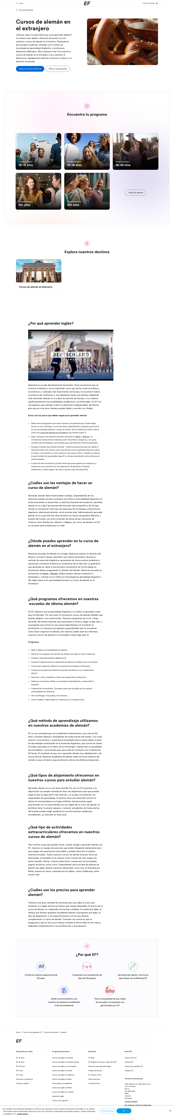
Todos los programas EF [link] (32, 1032)
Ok (124, 1111)
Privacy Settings (107, 1111)
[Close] (170, 1110)
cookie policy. (22, 1114)
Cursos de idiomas (25, 10)
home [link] (18, 1032)
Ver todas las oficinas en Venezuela (138, 1105)
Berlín (78, 437)
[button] (20, 3)
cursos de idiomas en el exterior (54, 433)
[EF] (87, 3)
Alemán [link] (63, 1032)
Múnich (86, 437)
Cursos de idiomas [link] (51, 1032)
